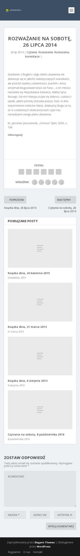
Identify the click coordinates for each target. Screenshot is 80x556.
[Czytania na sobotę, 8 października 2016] (40, 409)
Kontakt (38, 552)
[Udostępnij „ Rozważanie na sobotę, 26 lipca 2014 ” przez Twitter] (29, 172)
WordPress (43, 546)
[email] (29, 139)
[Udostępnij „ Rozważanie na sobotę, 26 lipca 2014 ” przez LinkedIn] (43, 172)
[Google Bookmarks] (21, 139)
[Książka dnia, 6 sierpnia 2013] (40, 356)
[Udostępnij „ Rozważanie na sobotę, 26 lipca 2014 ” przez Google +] (36, 172)
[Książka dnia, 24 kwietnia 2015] (40, 248)
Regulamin (14, 552)
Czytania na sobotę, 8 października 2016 (36, 434)
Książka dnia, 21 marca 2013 (27, 327)
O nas (26, 552)
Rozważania (45, 52)
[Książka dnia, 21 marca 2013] (40, 302)
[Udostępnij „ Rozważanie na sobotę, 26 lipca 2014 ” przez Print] (58, 172)
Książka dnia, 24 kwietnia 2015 (29, 273)
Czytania (32, 52)
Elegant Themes (45, 542)
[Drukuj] (34, 139)
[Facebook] (9, 139)
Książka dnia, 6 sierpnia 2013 (28, 380)
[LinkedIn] (25, 139)
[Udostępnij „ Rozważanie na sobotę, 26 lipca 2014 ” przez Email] (51, 172)
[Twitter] (17, 139)
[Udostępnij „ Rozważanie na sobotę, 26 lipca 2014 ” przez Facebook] (21, 172)
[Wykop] (13, 139)
